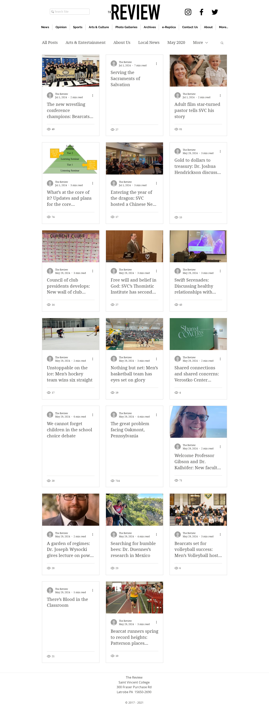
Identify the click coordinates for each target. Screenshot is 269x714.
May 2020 (176, 42)
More (198, 42)
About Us (121, 42)
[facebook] (201, 12)
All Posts (50, 42)
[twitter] (215, 12)
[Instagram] (188, 12)
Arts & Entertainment (86, 42)
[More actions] (94, 95)
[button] (222, 43)
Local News (149, 42)
